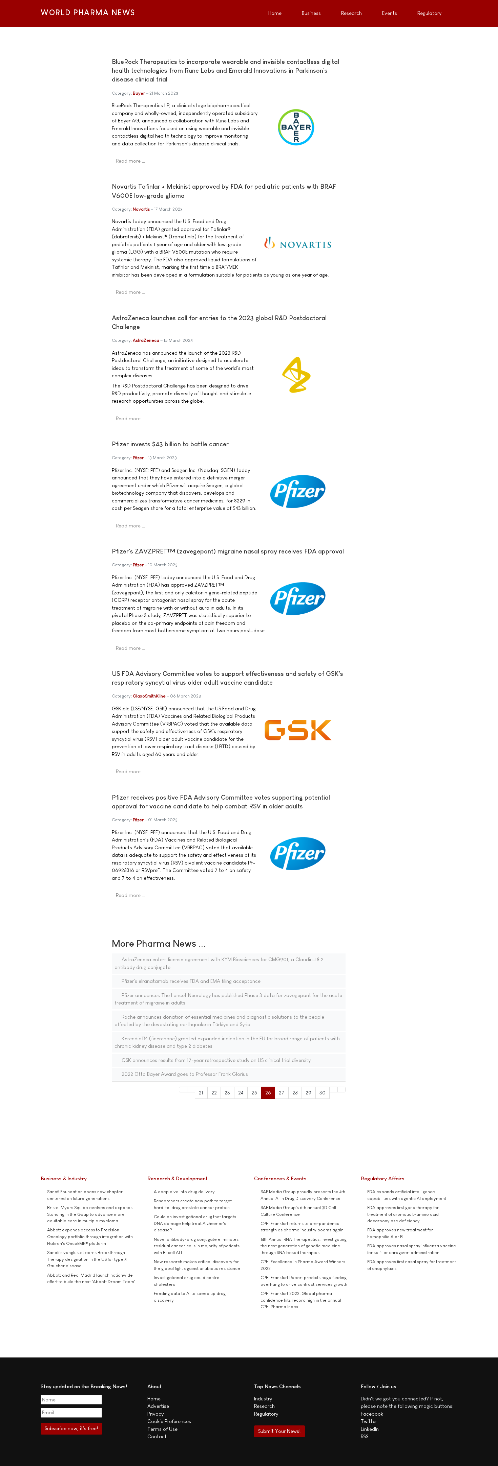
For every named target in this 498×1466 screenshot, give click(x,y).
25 (254, 1092)
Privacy (155, 1414)
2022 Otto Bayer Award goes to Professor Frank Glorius (184, 1074)
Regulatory (266, 1414)
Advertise (158, 1406)
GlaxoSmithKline (149, 696)
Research (264, 1406)
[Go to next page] (333, 1089)
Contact (157, 1436)
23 (227, 1092)
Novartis (141, 209)
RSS (364, 1436)
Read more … (130, 161)
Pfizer (138, 457)
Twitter (369, 1421)
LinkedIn (370, 1429)
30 (322, 1092)
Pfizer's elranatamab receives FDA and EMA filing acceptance (190, 981)
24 (241, 1092)
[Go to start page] (183, 1089)
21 (201, 1092)
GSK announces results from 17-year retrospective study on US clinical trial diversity (215, 1060)
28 (295, 1092)
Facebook (372, 1414)
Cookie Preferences (169, 1421)
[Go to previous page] (191, 1089)
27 (281, 1092)
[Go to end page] (341, 1089)
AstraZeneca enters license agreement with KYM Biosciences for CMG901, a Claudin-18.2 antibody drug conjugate (219, 963)
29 (308, 1092)
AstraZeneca (146, 340)
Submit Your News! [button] (279, 1431)
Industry (263, 1398)
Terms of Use (162, 1429)
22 (214, 1092)
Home (154, 1398)
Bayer (139, 93)
